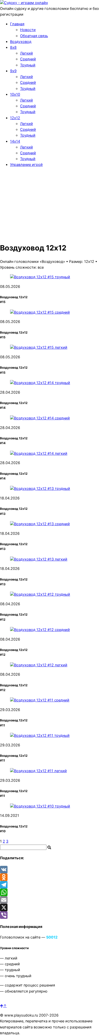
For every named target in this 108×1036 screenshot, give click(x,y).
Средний (28, 59)
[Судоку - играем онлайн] (24, 3)
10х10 (15, 94)
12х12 (15, 118)
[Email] (54, 900)
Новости (28, 30)
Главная (17, 24)
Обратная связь (34, 36)
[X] (54, 907)
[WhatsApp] (54, 892)
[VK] (54, 869)
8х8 (13, 47)
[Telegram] (54, 885)
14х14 (15, 141)
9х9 (13, 71)
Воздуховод (20, 41)
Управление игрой (26, 164)
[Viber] (54, 915)
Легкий (26, 53)
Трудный (27, 65)
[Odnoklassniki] (54, 877)
